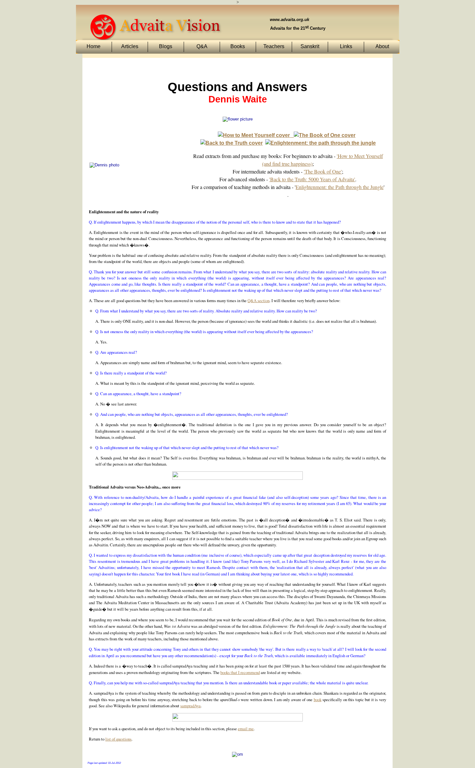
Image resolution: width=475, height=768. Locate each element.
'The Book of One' (323, 171)
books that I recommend (240, 672)
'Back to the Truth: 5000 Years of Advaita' (312, 179)
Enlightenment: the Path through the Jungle (340, 187)
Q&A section (258, 300)
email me (246, 728)
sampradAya (190, 706)
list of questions (118, 739)
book (318, 699)
